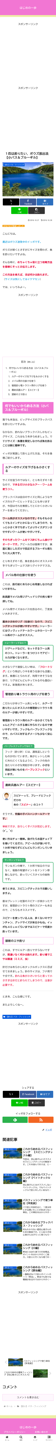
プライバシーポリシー (15, 1432)
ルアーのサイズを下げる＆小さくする (30, 376)
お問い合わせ (41, 1432)
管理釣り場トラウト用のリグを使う (29, 385)
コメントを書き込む (28, 1397)
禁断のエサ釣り (19, 394)
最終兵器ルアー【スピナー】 (26, 390)
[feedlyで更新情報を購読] (15, 1120)
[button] (36, 210)
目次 (23, 362)
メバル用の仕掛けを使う (24, 381)
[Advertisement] (28, 54)
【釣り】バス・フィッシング (18, 1017)
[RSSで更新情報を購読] (41, 1120)
